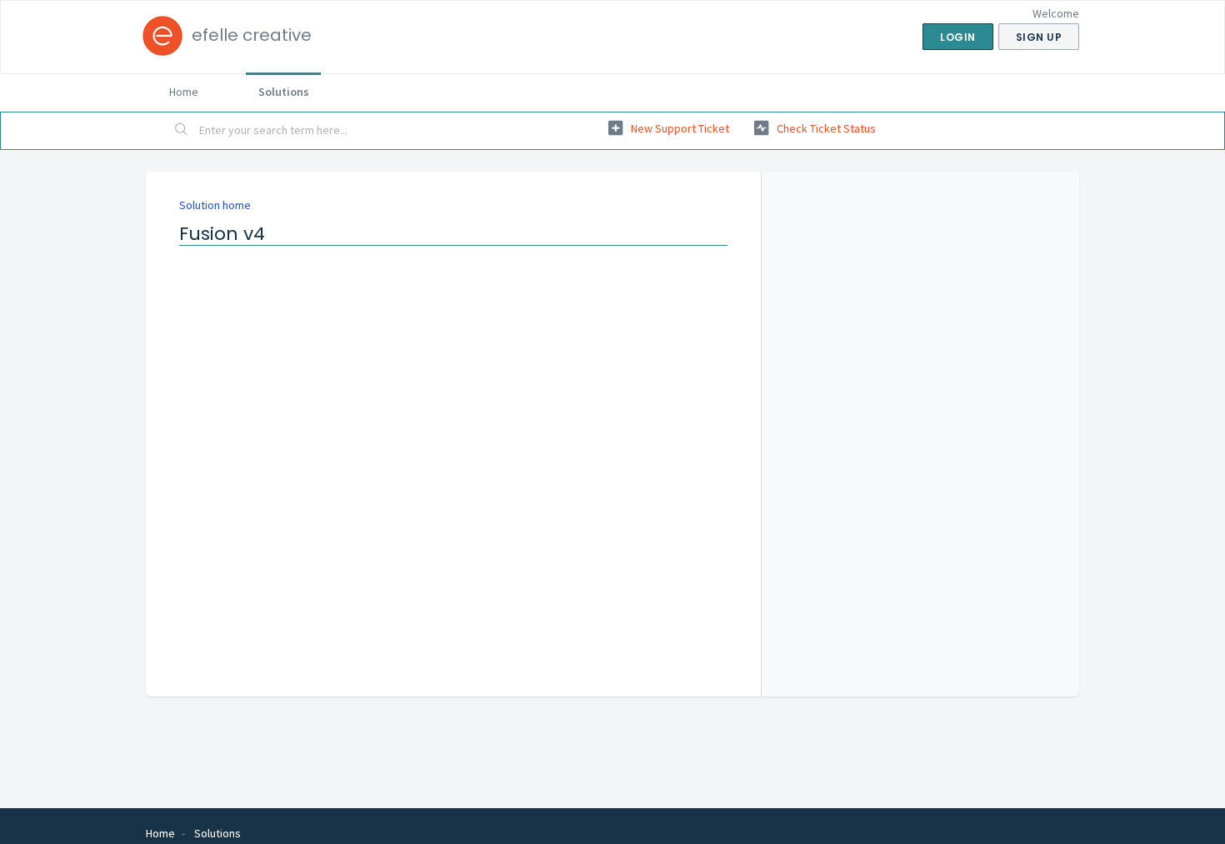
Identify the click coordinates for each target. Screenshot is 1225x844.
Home (183, 91)
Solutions (283, 91)
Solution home (215, 204)
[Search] (181, 130)
